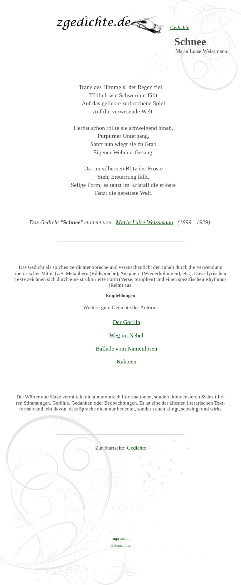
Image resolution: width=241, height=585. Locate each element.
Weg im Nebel (126, 335)
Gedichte (136, 448)
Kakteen (126, 361)
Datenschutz (120, 545)
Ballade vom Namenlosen (126, 348)
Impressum (120, 538)
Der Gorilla (126, 322)
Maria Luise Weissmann (144, 222)
